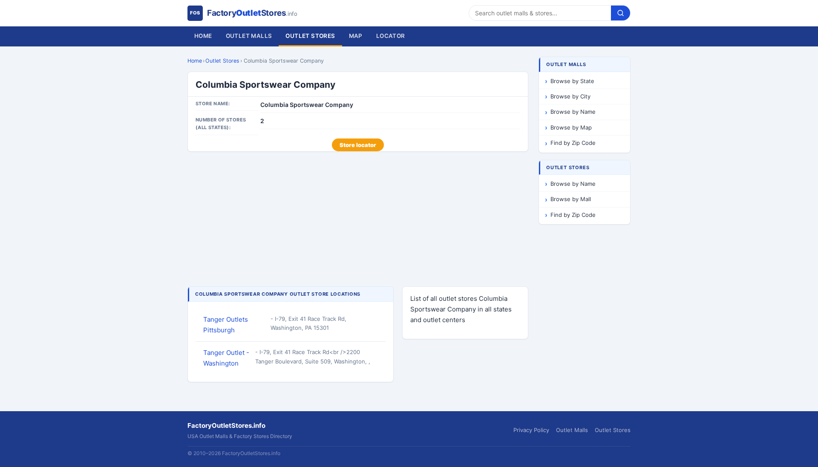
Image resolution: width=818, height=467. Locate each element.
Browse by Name (573, 111)
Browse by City (570, 96)
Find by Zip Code (573, 142)
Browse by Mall (570, 199)
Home (203, 35)
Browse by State (572, 81)
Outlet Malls (249, 35)
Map (356, 35)
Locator (390, 35)
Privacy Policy (531, 430)
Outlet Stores (310, 35)
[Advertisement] (357, 220)
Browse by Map (571, 127)
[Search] (620, 13)
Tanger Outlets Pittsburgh (225, 324)
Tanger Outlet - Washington (226, 358)
